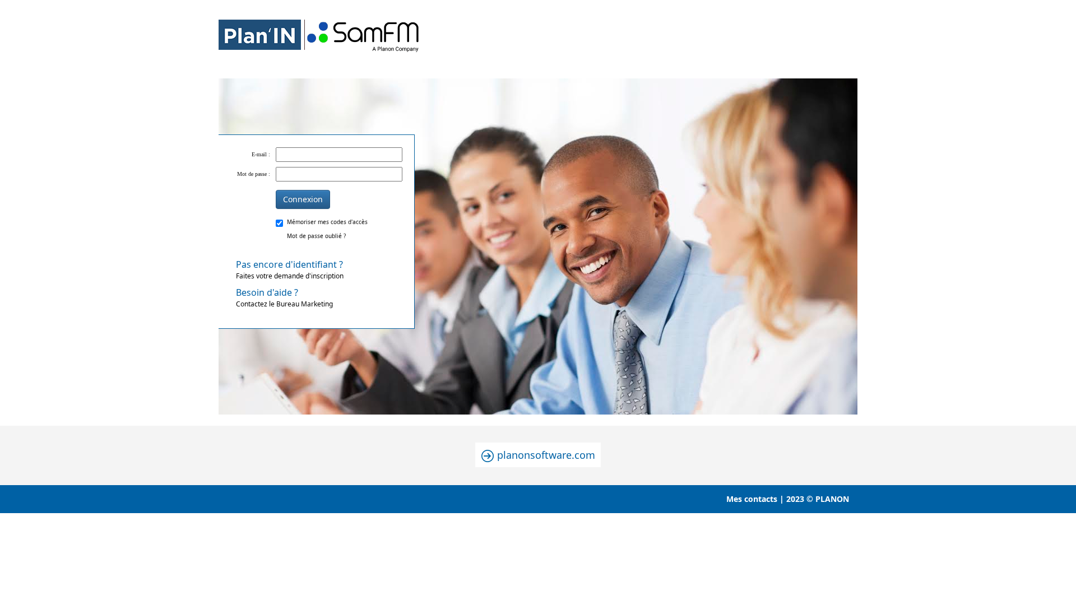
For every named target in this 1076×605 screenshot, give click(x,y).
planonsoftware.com (544, 455)
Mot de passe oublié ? (316, 236)
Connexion (303, 199)
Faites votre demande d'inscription (290, 269)
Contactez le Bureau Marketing (284, 297)
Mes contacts (751, 499)
